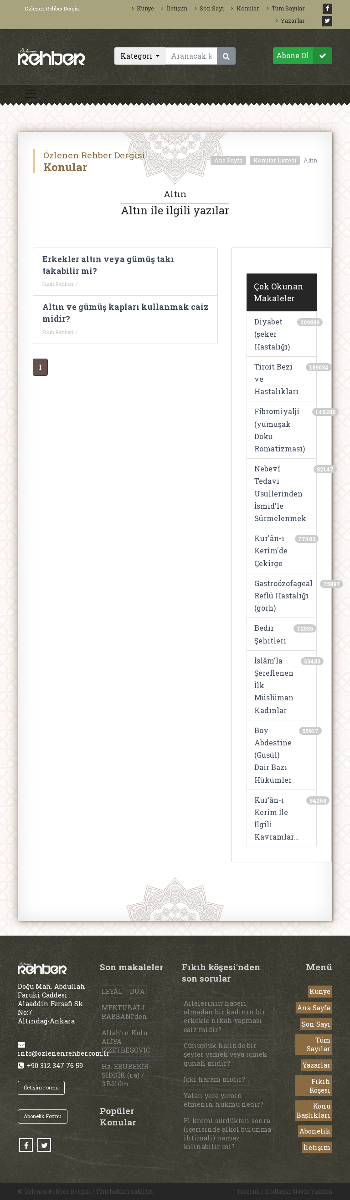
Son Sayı (212, 8)
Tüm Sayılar (288, 8)
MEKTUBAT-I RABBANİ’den (124, 1012)
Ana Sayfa (228, 160)
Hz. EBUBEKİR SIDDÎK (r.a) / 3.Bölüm (125, 1075)
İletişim (177, 8)
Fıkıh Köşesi (319, 1085)
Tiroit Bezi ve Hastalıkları (276, 379)
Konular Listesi (274, 160)
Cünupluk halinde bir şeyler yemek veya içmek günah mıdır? (225, 1054)
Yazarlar (293, 20)
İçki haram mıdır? (214, 1079)
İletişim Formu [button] (41, 1087)
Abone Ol (292, 55)
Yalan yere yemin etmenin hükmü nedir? (223, 1100)
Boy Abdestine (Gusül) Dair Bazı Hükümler (273, 755)
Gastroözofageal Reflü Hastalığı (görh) (283, 595)
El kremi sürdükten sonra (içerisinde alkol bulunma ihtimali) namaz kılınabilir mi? (227, 1133)
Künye (145, 8)
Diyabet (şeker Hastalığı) (272, 334)
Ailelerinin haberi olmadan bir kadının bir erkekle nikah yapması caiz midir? (225, 1016)
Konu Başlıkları (313, 1110)
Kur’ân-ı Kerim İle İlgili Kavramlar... (276, 818)
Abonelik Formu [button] (43, 1116)
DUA (137, 991)
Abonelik (314, 1131)
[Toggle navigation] (30, 94)
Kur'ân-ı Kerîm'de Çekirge (271, 550)
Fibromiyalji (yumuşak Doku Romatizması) (279, 429)
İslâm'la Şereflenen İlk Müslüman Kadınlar (273, 685)
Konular (248, 8)
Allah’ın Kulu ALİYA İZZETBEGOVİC (126, 1041)
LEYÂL (112, 991)
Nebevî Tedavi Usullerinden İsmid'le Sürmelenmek (280, 493)
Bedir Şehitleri (270, 634)
